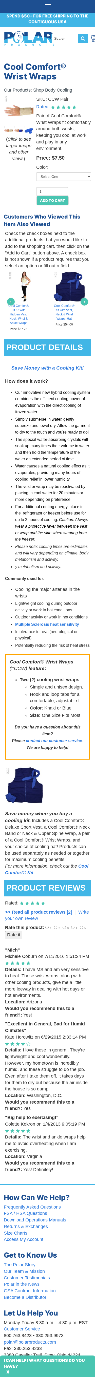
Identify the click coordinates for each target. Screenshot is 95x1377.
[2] (38, 912)
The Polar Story (19, 1264)
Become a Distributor (25, 1297)
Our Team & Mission (24, 1271)
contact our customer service (54, 741)
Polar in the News (22, 1284)
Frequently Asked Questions (32, 1207)
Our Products (17, 90)
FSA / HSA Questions (25, 1213)
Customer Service (22, 1328)
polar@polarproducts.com (30, 1342)
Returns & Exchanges (26, 1226)
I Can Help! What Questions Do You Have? (44, 1363)
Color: (42, 167)
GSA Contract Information (30, 1290)
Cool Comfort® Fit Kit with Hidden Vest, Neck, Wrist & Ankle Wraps (18, 314)
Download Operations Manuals (35, 1219)
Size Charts (15, 1233)
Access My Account (23, 1239)
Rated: (43, 106)
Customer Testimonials (27, 1277)
